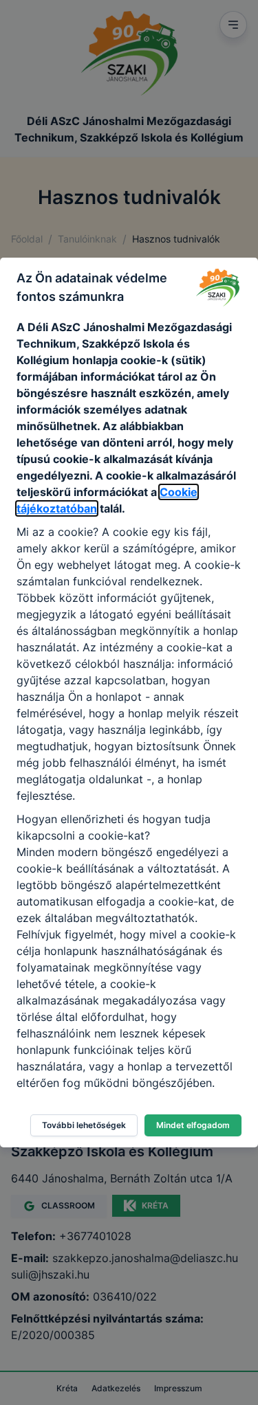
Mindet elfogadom (193, 1125)
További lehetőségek (84, 1125)
